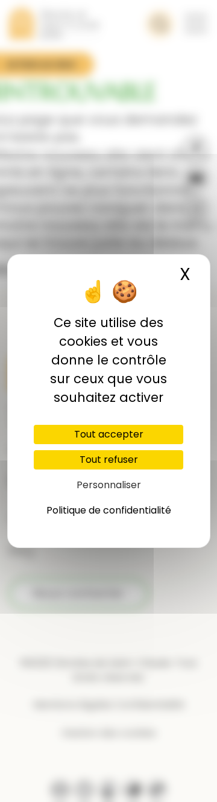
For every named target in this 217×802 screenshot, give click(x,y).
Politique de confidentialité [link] (108, 510)
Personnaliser (109, 485)
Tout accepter (108, 434)
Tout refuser (109, 459)
